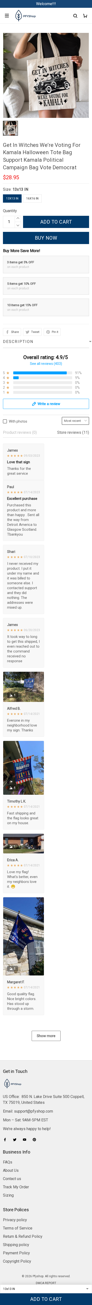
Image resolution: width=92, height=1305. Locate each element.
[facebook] (6, 1139)
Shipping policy (16, 1244)
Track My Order (16, 1187)
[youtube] (26, 1139)
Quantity (10, 210)
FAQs (7, 1162)
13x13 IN (20, 189)
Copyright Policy (17, 1261)
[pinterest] (35, 1139)
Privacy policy (15, 1220)
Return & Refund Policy (22, 1236)
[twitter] (16, 1139)
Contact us (12, 1178)
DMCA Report (46, 1283)
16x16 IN (32, 198)
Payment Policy (16, 1253)
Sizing (8, 1195)
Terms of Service (17, 1228)
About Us (11, 1170)
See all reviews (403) (46, 364)
